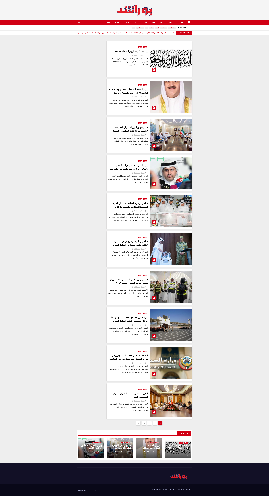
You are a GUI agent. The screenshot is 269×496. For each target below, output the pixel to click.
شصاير (181, 22)
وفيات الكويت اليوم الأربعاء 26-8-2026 (128, 51)
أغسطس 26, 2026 (139, 55)
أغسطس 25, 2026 (139, 211)
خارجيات (171, 22)
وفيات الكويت (172, 27)
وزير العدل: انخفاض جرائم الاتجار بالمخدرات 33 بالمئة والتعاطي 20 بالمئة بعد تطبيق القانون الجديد (128, 169)
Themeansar (188, 489)
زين (147, 27)
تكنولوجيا (127, 22)
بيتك (133, 27)
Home (94, 490)
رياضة (136, 22)
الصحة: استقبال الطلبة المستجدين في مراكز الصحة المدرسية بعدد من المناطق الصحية (128, 359)
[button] (79, 22)
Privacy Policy (82, 490)
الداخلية (151, 27)
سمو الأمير (163, 27)
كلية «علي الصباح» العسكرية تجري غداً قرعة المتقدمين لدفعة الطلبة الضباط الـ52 (129, 321)
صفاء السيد (128, 55)
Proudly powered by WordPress (162, 489)
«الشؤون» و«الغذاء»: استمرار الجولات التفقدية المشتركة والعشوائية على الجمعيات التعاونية (129, 207)
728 (143, 423)
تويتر (108, 22)
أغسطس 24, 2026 (139, 363)
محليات (162, 22)
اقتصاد (153, 22)
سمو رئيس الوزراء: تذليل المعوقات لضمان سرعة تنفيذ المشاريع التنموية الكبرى (130, 131)
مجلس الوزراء (140, 27)
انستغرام (117, 22)
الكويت (157, 27)
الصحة (145, 22)
